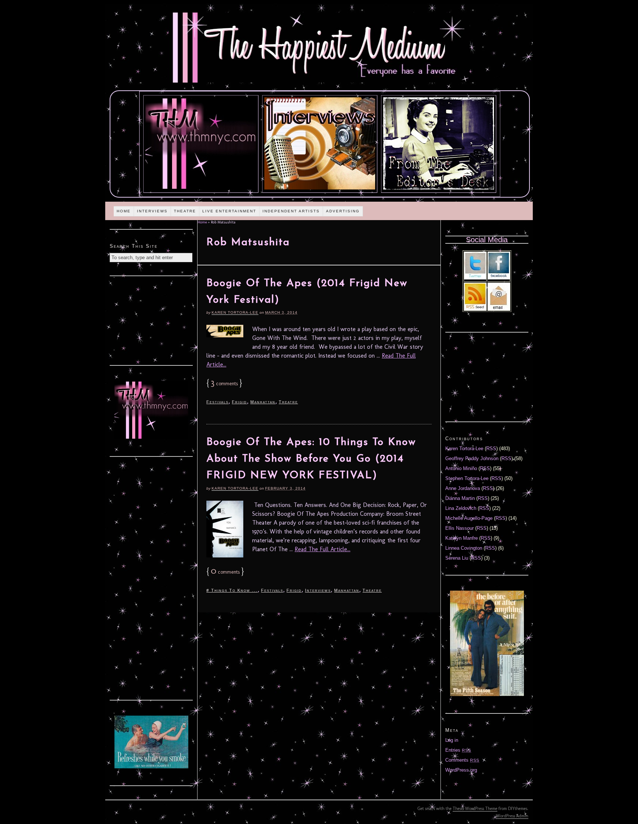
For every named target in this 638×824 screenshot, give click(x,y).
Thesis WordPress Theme (475, 808)
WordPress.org (461, 770)
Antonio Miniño (461, 468)
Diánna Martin (460, 498)
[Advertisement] (151, 320)
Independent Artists (291, 211)
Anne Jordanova (462, 488)
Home (124, 211)
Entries (458, 750)
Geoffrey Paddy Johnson (471, 458)
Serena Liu (456, 558)
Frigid (239, 402)
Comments (462, 760)
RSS (491, 448)
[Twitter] (475, 278)
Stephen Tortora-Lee (466, 478)
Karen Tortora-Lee (235, 312)
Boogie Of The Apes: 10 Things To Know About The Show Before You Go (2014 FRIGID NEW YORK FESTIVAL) (311, 459)
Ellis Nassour (459, 528)
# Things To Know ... (232, 590)
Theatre (185, 211)
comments (224, 383)
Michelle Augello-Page (469, 518)
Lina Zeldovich (460, 508)
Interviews (152, 211)
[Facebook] (499, 278)
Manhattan (262, 402)
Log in (451, 740)
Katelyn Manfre (461, 538)
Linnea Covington (463, 548)
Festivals (217, 402)
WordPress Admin (512, 815)
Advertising (343, 211)
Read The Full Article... (322, 549)
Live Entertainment (229, 211)
